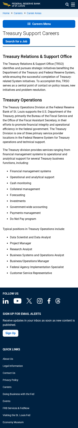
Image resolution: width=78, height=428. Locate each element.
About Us (8, 358)
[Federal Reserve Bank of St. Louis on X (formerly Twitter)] (29, 302)
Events (6, 401)
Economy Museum (13, 422)
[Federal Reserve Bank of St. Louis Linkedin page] (6, 302)
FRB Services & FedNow (16, 408)
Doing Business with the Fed (18, 394)
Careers (18, 13)
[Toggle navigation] (73, 4)
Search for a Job (16, 41)
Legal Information (13, 365)
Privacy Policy (10, 380)
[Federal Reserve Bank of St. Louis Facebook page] (49, 302)
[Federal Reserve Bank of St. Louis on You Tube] (17, 302)
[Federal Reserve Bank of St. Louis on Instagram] (39, 302)
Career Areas (34, 13)
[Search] (67, 4)
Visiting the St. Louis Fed (16, 415)
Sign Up (10, 333)
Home (6, 13)
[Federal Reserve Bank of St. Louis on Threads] (58, 302)
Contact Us (9, 372)
